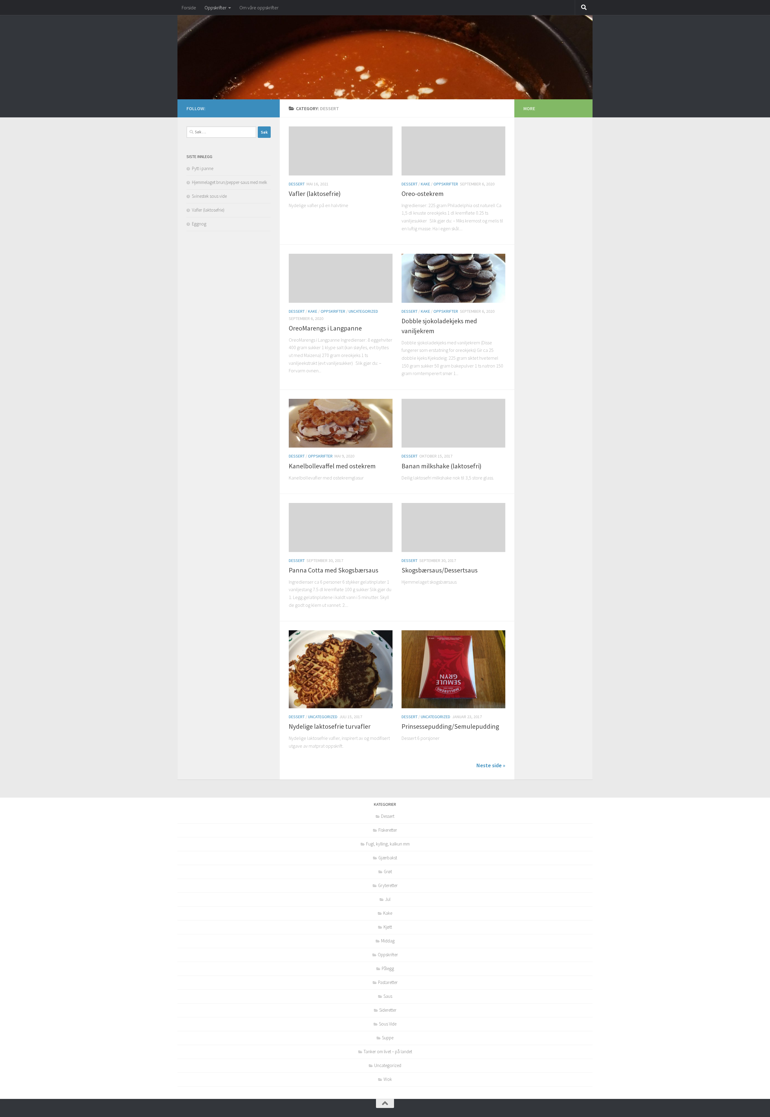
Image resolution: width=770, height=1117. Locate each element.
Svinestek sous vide (209, 196)
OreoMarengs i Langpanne (325, 328)
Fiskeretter (387, 830)
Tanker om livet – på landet (388, 1051)
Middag (388, 941)
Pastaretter (388, 982)
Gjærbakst (387, 858)
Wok (387, 1079)
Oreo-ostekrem (423, 193)
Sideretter (387, 1010)
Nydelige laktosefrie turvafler (330, 726)
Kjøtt (387, 927)
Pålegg (388, 968)
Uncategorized (363, 311)
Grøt (388, 871)
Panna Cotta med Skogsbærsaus (333, 570)
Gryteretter (388, 885)
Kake (425, 184)
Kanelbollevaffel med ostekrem (332, 466)
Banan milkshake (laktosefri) (442, 466)
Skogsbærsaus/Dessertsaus (440, 570)
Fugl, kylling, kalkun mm (388, 844)
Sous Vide (387, 1024)
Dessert (297, 184)
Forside (189, 8)
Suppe (387, 1038)
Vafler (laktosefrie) (315, 193)
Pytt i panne (202, 168)
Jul (387, 899)
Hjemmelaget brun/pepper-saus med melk (229, 182)
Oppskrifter (215, 8)
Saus (387, 996)
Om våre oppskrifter (259, 8)
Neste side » (490, 765)
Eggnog (199, 224)
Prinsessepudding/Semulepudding (450, 726)
